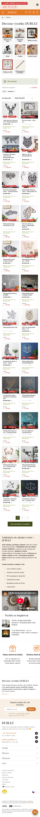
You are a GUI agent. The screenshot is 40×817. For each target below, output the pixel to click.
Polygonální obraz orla (10, 327)
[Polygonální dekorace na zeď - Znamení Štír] (29, 454)
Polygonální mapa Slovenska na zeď (9, 224)
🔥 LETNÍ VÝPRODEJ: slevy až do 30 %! (14, 3)
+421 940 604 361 (9, 733)
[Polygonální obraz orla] (10, 317)
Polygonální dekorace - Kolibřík (10, 294)
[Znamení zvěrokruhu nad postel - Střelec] (10, 488)
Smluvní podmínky (7, 812)
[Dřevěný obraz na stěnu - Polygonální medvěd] (29, 213)
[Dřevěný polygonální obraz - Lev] (29, 317)
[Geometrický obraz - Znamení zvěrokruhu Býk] (10, 385)
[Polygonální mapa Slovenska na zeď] (10, 213)
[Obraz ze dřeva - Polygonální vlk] (29, 144)
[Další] (27, 518)
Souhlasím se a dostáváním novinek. (19, 714)
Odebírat (31, 709)
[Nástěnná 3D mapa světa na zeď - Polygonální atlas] (10, 144)
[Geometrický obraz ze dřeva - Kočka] (10, 351)
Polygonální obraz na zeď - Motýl (28, 260)
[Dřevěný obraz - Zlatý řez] (29, 110)
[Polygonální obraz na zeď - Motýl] (29, 249)
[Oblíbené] (30, 12)
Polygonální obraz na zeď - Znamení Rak (10, 465)
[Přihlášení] (34, 12)
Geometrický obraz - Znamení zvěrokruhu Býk (10, 396)
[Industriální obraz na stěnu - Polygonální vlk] (29, 179)
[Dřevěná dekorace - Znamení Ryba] (29, 420)
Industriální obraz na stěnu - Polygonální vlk (29, 190)
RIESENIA (31, 803)
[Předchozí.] (13, 518)
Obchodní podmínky (7, 777)
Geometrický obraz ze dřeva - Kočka (10, 362)
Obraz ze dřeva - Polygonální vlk (27, 155)
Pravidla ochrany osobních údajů (11, 811)
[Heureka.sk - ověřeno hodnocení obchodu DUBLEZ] (4, 792)
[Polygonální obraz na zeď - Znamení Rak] (10, 454)
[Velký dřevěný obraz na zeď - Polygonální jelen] (10, 110)
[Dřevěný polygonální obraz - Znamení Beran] (10, 179)
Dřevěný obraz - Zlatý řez (29, 121)
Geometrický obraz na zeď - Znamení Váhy (29, 499)
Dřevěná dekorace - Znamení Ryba (28, 431)
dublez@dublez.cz (9, 739)
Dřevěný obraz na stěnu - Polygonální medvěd (28, 225)
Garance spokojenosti (8, 770)
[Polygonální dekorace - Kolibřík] (10, 283)
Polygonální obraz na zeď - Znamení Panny (10, 431)
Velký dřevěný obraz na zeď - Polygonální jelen (10, 121)
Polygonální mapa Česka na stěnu (9, 260)
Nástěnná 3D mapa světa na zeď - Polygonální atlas (9, 156)
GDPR (4, 784)
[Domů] (2, 17)
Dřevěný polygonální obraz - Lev (28, 328)
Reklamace (5, 775)
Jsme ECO (5, 779)
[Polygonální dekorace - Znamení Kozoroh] (29, 385)
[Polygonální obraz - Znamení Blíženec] (29, 351)
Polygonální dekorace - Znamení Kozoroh (29, 396)
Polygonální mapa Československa (27, 294)
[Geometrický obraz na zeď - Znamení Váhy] (29, 488)
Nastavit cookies (9, 786)
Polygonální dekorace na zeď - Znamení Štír (29, 465)
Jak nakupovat (6, 782)
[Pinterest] (36, 741)
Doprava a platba (6, 772)
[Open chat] (35, 812)
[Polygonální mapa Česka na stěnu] (10, 249)
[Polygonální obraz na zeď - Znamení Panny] (10, 420)
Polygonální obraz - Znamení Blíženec (28, 362)
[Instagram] (36, 737)
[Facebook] (36, 733)
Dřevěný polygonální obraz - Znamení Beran (10, 190)
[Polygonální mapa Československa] (29, 283)
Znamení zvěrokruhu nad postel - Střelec (10, 499)
